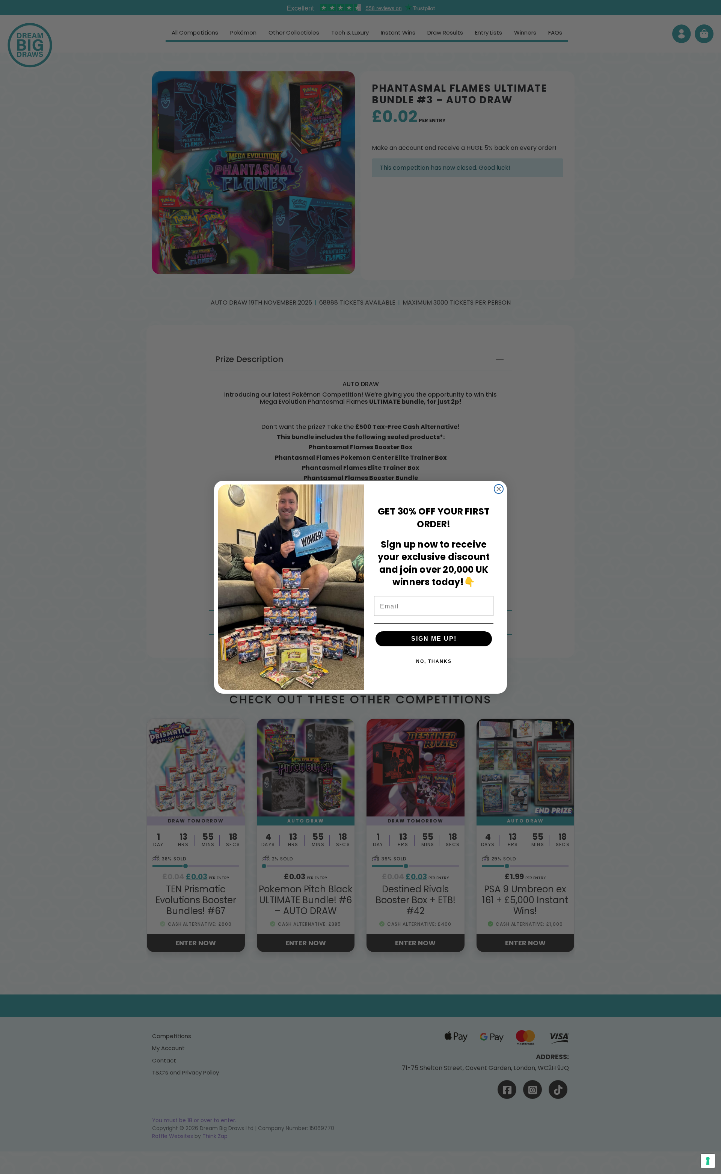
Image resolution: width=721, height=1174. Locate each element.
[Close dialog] (498, 488)
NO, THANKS (434, 661)
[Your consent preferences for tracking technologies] (708, 1161)
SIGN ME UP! (434, 638)
